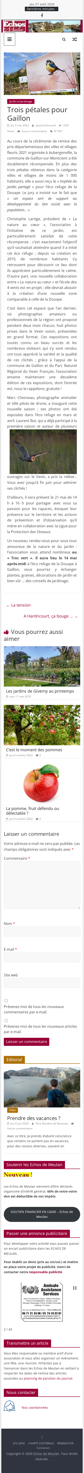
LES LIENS (19, 1443)
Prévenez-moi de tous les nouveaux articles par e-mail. (40, 1029)
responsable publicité (45, 1272)
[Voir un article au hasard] (74, 39)
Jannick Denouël (46, 125)
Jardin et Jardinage (20, 101)
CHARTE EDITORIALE (41, 1443)
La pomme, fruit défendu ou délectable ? (32, 811)
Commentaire (17, 858)
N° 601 (58, 131)
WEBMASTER (65, 1443)
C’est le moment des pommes (34, 749)
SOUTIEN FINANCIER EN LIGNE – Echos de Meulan (42, 1214)
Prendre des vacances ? (33, 1118)
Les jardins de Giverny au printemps (40, 691)
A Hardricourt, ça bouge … (51, 616)
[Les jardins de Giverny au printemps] (42, 648)
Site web (11, 975)
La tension (18, 605)
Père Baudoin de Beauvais (52, 1123)
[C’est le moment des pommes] (42, 707)
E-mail (10, 949)
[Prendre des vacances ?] (42, 1069)
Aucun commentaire (34, 131)
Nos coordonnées (35, 1407)
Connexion (43, 1448)
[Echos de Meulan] (42, 22)
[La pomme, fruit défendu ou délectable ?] (42, 766)
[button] (75, 1288)
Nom (9, 923)
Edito (12, 1110)
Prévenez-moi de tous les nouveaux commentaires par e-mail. (34, 1009)
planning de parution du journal (48, 1378)
